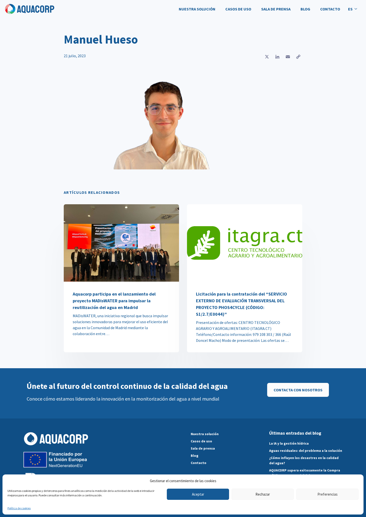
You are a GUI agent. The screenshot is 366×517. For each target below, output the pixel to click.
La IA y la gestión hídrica (289, 443)
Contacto (330, 8)
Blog (305, 8)
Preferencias (327, 494)
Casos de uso (238, 8)
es (350, 8)
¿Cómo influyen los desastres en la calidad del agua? (304, 460)
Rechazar (262, 494)
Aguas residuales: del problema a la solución (305, 450)
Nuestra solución (197, 8)
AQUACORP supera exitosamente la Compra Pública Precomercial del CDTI (304, 473)
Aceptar (198, 494)
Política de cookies (19, 508)
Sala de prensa (276, 8)
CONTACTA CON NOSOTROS (298, 389)
